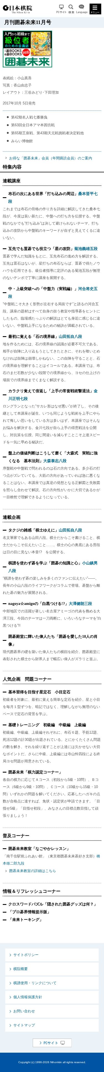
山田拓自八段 (70, 336)
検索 (71, 9)
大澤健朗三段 (80, 604)
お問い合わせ (24, 1011)
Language (81, 9)
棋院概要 (20, 969)
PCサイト (61, 9)
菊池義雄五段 (86, 249)
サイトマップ (24, 1025)
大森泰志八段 (55, 461)
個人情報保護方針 (27, 997)
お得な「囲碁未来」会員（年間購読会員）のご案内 (50, 158)
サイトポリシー (26, 955)
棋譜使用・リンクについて (35, 983)
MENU (95, 9)
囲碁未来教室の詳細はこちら (32, 871)
